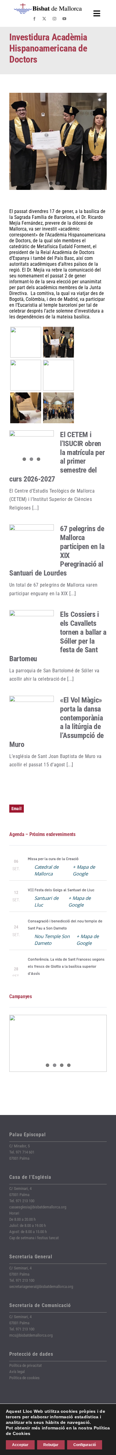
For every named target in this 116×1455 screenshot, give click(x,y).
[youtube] (64, 19)
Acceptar (20, 1445)
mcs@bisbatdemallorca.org (31, 1335)
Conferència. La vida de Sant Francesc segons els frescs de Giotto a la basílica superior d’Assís (66, 966)
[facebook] (34, 19)
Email (16, 808)
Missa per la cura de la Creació (53, 859)
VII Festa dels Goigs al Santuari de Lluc (61, 890)
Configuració (84, 1445)
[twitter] (44, 19)
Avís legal (17, 1371)
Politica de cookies (24, 1377)
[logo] (48, 5)
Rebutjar (50, 1445)
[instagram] (54, 19)
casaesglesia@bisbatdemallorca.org (37, 1207)
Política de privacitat (25, 1365)
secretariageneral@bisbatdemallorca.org (41, 1286)
